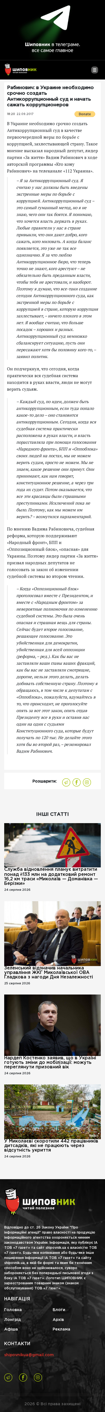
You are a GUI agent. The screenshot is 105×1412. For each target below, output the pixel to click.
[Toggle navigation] (94, 72)
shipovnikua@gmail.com (29, 1355)
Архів (58, 1320)
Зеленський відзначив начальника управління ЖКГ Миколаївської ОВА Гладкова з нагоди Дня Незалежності (48, 972)
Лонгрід (12, 1320)
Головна (13, 1310)
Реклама (61, 1329)
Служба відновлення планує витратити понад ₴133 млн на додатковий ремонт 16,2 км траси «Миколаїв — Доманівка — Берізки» (51, 876)
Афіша (11, 1329)
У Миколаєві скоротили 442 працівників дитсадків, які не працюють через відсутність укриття (51, 1145)
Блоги (59, 1310)
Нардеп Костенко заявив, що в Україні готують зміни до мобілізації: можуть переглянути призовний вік (50, 1062)
